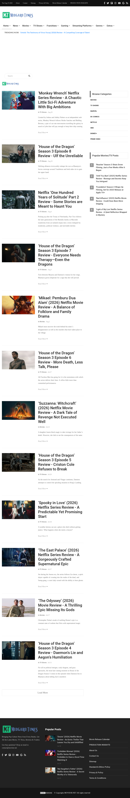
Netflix (93, 122)
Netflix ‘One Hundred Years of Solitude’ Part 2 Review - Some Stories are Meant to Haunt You (60, 199)
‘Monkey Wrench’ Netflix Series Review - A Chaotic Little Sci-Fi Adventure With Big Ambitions (60, 100)
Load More (43, 692)
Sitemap (33, 3)
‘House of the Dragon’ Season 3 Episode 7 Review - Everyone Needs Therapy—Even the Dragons (59, 255)
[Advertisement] (65, 54)
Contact (25, 3)
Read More (42, 132)
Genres (99, 26)
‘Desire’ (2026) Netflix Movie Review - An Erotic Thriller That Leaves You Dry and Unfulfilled (70, 740)
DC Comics (94, 117)
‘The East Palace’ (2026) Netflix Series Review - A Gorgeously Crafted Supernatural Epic (58, 557)
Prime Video (95, 139)
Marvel (93, 111)
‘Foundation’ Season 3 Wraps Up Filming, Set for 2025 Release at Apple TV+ (109, 190)
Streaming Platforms (82, 26)
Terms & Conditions (97, 778)
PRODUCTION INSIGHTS (79, 3)
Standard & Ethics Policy (99, 767)
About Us (93, 750)
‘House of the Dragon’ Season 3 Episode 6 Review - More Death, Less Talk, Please (60, 360)
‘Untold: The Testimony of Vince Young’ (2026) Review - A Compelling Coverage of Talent (55, 32)
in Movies (41, 322)
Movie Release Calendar (59, 3)
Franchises (52, 26)
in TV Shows (42, 112)
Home (6, 26)
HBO (92, 128)
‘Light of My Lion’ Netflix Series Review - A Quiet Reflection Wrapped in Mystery (111, 212)
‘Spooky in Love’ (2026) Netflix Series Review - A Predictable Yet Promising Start (60, 510)
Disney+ (93, 133)
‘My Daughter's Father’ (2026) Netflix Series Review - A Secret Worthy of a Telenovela (70, 772)
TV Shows (37, 26)
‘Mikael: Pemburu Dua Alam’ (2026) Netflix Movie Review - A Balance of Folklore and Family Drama (60, 307)
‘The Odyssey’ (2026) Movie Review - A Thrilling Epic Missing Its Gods (60, 605)
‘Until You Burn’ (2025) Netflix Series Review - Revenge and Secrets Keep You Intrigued (111, 179)
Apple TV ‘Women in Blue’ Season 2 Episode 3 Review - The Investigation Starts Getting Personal (57, 35)
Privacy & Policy (44, 3)
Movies (25, 26)
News (15, 26)
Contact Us (94, 756)
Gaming (64, 26)
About (18, 3)
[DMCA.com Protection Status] (46, 793)
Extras (109, 26)
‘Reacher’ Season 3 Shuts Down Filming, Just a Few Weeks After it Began (110, 167)
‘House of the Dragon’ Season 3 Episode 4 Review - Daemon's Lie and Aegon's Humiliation (60, 650)
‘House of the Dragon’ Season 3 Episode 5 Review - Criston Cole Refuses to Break (56, 462)
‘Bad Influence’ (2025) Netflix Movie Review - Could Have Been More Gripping (111, 201)
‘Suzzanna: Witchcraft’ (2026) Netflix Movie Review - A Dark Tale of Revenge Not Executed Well (57, 412)
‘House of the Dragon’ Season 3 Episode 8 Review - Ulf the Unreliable (60, 151)
